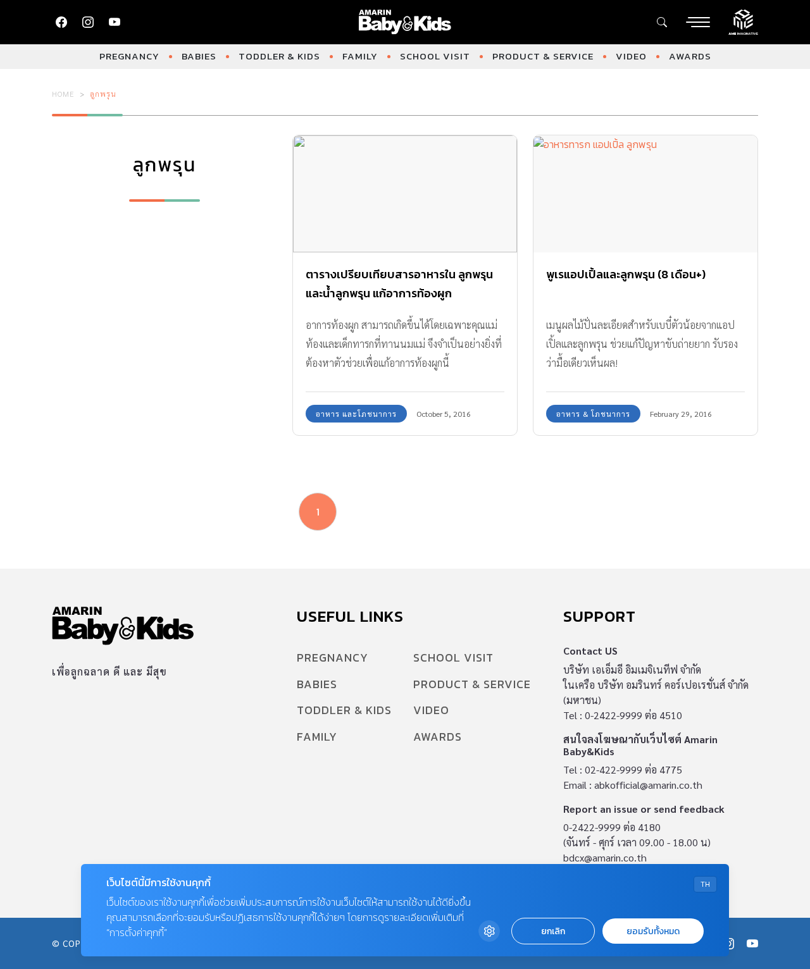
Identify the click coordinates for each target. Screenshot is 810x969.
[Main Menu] (698, 22)
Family (360, 56)
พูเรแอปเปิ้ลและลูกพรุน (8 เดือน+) (626, 274)
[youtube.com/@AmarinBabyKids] (114, 22)
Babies (199, 56)
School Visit (435, 56)
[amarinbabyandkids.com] (405, 22)
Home (63, 94)
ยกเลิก (553, 931)
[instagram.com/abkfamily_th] (87, 22)
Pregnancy (129, 56)
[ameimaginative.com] (743, 20)
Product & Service (543, 56)
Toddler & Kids (279, 56)
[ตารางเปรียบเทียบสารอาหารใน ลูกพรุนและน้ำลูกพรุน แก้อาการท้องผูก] (405, 194)
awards (690, 56)
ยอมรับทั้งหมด (653, 931)
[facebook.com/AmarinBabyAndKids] (61, 22)
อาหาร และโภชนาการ (356, 414)
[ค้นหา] (662, 22)
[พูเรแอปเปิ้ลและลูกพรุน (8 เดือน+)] (645, 194)
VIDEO (631, 56)
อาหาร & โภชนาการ (593, 414)
